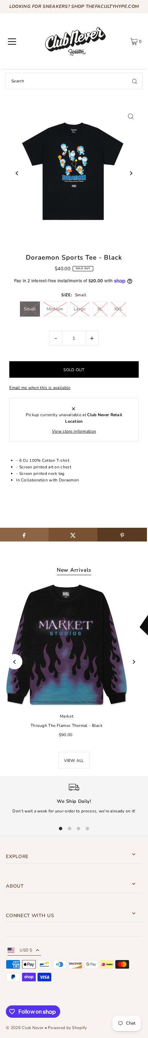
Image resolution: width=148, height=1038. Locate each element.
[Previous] (17, 173)
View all (74, 760)
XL (100, 309)
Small (30, 309)
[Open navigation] (12, 41)
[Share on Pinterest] (122, 534)
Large (80, 309)
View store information (74, 431)
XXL (118, 309)
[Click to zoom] (131, 116)
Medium (54, 309)
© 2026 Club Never (24, 1027)
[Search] (134, 81)
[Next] (131, 173)
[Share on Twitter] (73, 534)
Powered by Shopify (67, 1027)
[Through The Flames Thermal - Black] (66, 645)
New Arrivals (74, 570)
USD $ (26, 950)
